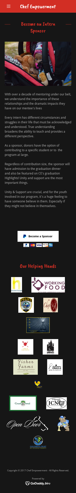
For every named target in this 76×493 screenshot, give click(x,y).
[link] (38, 6)
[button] (10, 6)
